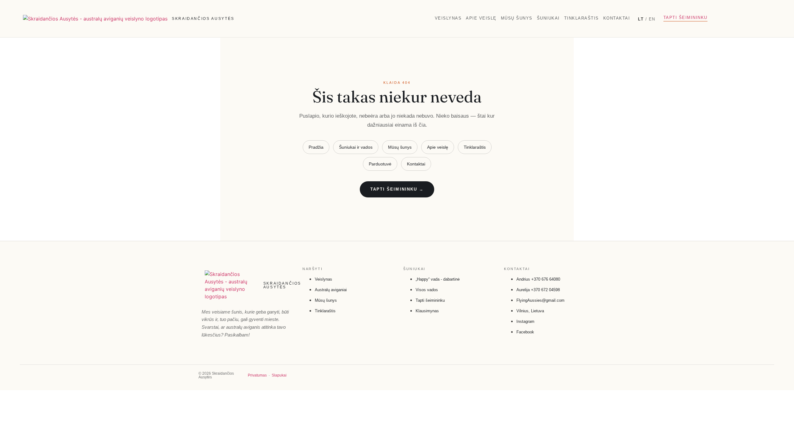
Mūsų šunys (517, 18)
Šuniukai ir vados (355, 147)
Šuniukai (548, 18)
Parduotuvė (380, 163)
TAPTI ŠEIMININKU (685, 18)
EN (652, 19)
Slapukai (279, 375)
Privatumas (257, 375)
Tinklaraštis (581, 18)
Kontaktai (616, 18)
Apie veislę (481, 18)
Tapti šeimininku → (397, 189)
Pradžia (316, 147)
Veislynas (448, 18)
